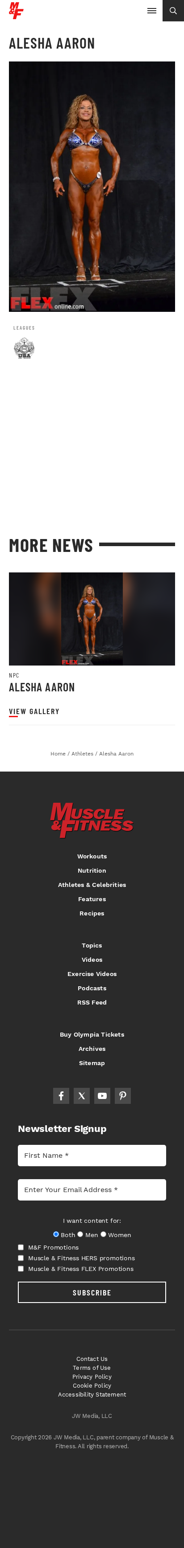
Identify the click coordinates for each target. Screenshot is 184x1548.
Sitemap (92, 1062)
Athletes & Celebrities (92, 884)
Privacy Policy (92, 1376)
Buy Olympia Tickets (92, 1034)
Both (68, 1234)
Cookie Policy (92, 1385)
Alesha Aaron (42, 687)
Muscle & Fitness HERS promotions (81, 1258)
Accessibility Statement (92, 1394)
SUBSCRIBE (92, 1292)
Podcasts (92, 988)
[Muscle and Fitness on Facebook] (61, 1096)
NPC (14, 675)
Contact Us (92, 1359)
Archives (92, 1048)
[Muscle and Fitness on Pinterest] (123, 1096)
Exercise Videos (92, 973)
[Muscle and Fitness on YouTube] (102, 1096)
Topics (92, 945)
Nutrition (92, 870)
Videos (92, 959)
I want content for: (92, 1220)
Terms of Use (92, 1367)
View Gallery (34, 711)
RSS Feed (92, 1002)
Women (119, 1234)
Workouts (92, 856)
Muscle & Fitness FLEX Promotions (81, 1268)
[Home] (16, 15)
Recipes (91, 913)
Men (91, 1234)
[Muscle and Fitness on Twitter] (82, 1096)
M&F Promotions (53, 1247)
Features (92, 899)
